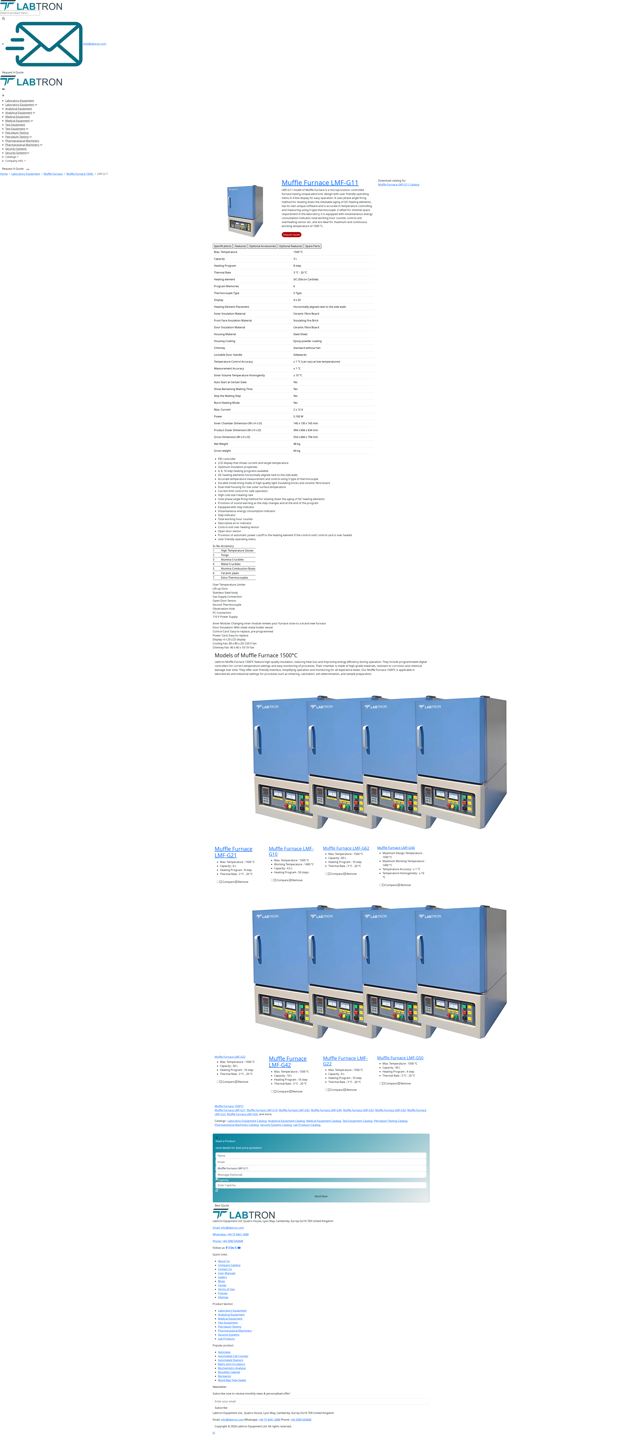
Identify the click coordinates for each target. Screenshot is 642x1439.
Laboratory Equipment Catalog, (247, 1121)
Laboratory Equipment (19, 100)
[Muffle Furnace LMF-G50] (460, 971)
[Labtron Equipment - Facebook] (227, 1248)
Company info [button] (14, 161)
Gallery (222, 1277)
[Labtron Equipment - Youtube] (239, 1248)
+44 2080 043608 (228, 1241)
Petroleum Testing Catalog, (391, 1121)
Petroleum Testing (17, 133)
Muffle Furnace (53, 174)
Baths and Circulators (231, 1364)
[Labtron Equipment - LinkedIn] (232, 1248)
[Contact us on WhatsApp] (214, 1433)
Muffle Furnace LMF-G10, (262, 1110)
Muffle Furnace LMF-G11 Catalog (398, 184)
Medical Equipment (17, 117)
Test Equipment (15, 125)
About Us (224, 1261)
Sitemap (223, 1297)
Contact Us (225, 1269)
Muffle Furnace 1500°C (229, 1106)
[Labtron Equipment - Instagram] (229, 1248)
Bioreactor (224, 1376)
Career (222, 1285)
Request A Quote (13, 72)
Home (4, 174)
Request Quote (291, 234)
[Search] (3, 18)
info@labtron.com (94, 44)
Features (240, 246)
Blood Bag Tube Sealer (232, 1380)
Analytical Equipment (18, 108)
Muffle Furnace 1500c (79, 174)
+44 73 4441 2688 (231, 1234)
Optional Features (290, 246)
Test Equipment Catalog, (357, 1121)
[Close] (3, 95)
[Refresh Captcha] (217, 1190)
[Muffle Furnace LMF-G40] (460, 762)
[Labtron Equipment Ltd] (31, 5)
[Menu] (27, 169)
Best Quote (222, 1205)
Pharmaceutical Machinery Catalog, (237, 1125)
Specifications (223, 246)
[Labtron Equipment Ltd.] (244, 1213)
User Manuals (227, 1273)
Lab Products (226, 1339)
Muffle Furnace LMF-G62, (294, 1110)
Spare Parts (312, 246)
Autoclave (224, 1352)
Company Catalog (229, 1265)
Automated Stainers (230, 1360)
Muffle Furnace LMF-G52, (358, 1110)
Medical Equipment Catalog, (324, 1121)
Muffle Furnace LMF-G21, (230, 1110)
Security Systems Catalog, (276, 1125)
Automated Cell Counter (233, 1356)
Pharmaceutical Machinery (22, 141)
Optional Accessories (262, 246)
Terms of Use (226, 1289)
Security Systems (16, 149)
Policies (223, 1293)
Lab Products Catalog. (307, 1125)
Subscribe (221, 1408)
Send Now (321, 1196)
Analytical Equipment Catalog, (287, 1121)
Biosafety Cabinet (229, 1372)
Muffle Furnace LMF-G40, (326, 1110)
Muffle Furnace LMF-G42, (391, 1110)
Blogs (221, 1281)
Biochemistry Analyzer (232, 1368)
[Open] (3, 89)
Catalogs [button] (10, 157)
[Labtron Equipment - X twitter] (235, 1248)
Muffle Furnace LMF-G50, (242, 1114)
